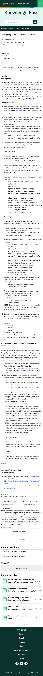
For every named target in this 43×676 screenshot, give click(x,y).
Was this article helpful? (20, 531)
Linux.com (7, 486)
